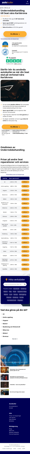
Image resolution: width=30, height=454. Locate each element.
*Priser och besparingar (15, 415)
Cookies (19, 448)
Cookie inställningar (7, 448)
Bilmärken (11, 421)
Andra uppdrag (8, 317)
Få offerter (25, 181)
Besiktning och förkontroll (11, 327)
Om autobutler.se (13, 406)
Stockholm (16, 288)
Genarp (16, 294)
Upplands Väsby (21, 291)
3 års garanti (12, 417)
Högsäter (20, 300)
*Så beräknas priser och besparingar (10, 38)
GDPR (23, 448)
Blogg (10, 429)
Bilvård (5, 333)
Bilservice (6, 330)
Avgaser (5, 320)
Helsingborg (22, 294)
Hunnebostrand (11, 300)
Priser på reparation (14, 434)
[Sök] (24, 284)
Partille (21, 297)
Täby (10, 291)
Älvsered (9, 297)
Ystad (14, 291)
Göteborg (23, 288)
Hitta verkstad (12, 419)
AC (4, 314)
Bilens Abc (11, 430)
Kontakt (11, 408)
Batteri (5, 323)
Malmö (6, 291)
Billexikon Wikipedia (14, 432)
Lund (10, 294)
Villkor (14, 448)
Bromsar (6, 336)
